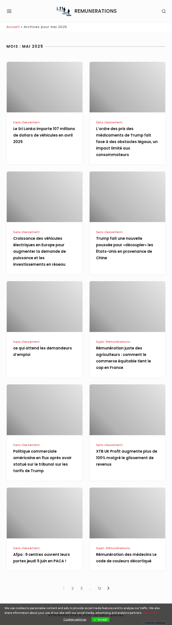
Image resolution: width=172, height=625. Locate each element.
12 (100, 588)
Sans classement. (27, 122)
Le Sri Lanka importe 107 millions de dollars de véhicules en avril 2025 (44, 135)
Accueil (13, 27)
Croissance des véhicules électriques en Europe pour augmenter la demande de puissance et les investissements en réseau (39, 251)
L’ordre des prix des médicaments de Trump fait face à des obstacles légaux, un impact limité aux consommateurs (127, 142)
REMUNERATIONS (95, 11)
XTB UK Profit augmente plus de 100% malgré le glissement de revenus (126, 458)
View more (150, 612)
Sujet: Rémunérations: (113, 341)
